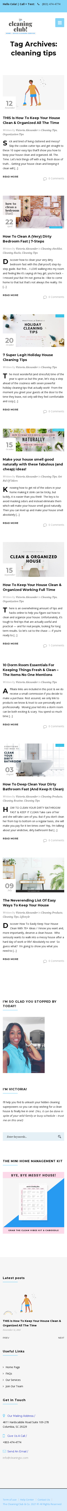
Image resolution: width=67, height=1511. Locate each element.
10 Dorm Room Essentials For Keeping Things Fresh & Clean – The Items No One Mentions (30, 670)
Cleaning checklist (51, 248)
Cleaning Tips (49, 130)
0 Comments (56, 178)
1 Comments (56, 645)
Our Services (13, 1380)
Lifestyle (25, 916)
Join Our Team (14, 1386)
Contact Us (44, 1499)
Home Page (13, 1367)
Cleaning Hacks (12, 252)
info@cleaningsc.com (15, 1458)
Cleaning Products (51, 796)
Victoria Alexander (27, 130)
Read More (10, 176)
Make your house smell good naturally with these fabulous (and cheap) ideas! (33, 464)
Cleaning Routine (13, 800)
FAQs (9, 1373)
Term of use (10, 1499)
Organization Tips (13, 134)
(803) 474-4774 (50, 4)
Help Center (27, 1499)
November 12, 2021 (12, 1329)
